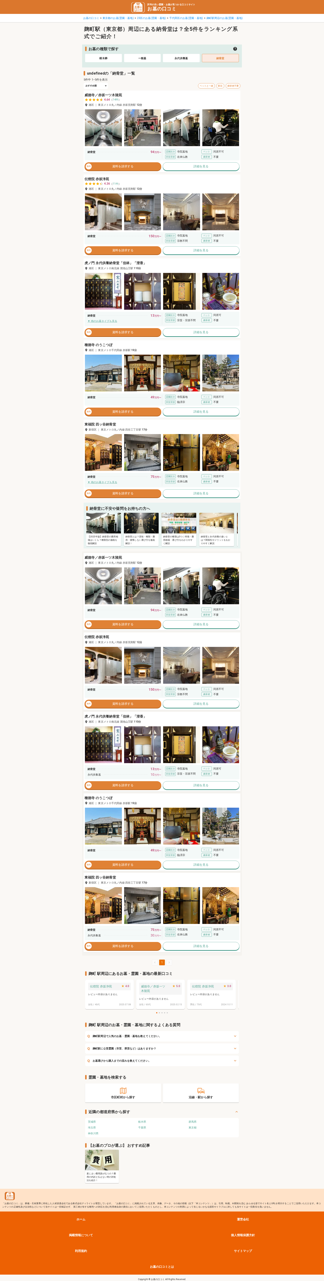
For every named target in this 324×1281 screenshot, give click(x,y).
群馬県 (192, 1121)
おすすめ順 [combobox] (91, 85)
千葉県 (142, 1127)
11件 (115, 183)
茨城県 (92, 1121)
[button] (103, 128)
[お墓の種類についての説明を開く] (235, 49)
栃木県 (142, 1121)
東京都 (192, 1127)
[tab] (103, 58)
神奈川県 (93, 1133)
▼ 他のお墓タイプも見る (102, 321)
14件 (115, 99)
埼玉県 (92, 1127)
